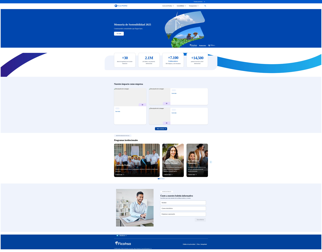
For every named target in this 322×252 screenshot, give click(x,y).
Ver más (119, 33)
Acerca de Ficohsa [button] (167, 6)
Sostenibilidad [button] (180, 6)
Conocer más (118, 174)
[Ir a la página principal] (121, 7)
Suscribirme (200, 219)
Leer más (117, 111)
